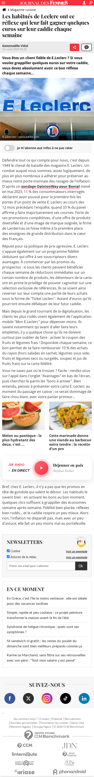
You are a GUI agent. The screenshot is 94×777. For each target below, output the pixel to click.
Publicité (57, 718)
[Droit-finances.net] (69, 754)
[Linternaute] (24, 754)
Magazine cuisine (23, 10)
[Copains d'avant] (24, 763)
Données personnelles (24, 722)
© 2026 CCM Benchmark (69, 726)
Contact (44, 718)
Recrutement (73, 718)
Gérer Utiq (77, 722)
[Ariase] (24, 771)
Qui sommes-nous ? (25, 718)
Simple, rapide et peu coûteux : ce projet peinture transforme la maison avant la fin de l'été (44, 615)
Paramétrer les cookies (54, 722)
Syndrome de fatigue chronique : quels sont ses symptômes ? (43, 629)
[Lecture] (41, 468)
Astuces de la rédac (23, 557)
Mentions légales (20, 726)
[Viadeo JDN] (69, 763)
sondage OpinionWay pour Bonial (50, 186)
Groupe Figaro (42, 726)
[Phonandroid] (69, 772)
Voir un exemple (76, 551)
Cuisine (15, 551)
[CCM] (24, 745)
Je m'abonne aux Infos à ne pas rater (45, 148)
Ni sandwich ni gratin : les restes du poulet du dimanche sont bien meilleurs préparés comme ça (44, 643)
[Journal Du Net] (69, 745)
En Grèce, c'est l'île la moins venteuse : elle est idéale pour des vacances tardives (47, 601)
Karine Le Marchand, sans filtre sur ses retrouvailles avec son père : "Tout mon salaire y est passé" (46, 657)
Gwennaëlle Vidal (15, 46)
